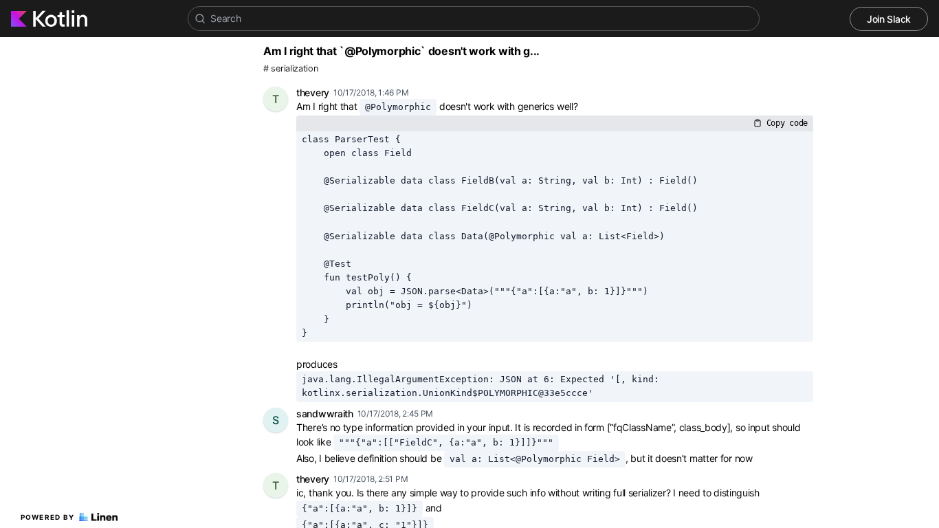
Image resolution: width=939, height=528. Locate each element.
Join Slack (889, 19)
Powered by (48, 517)
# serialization (290, 68)
